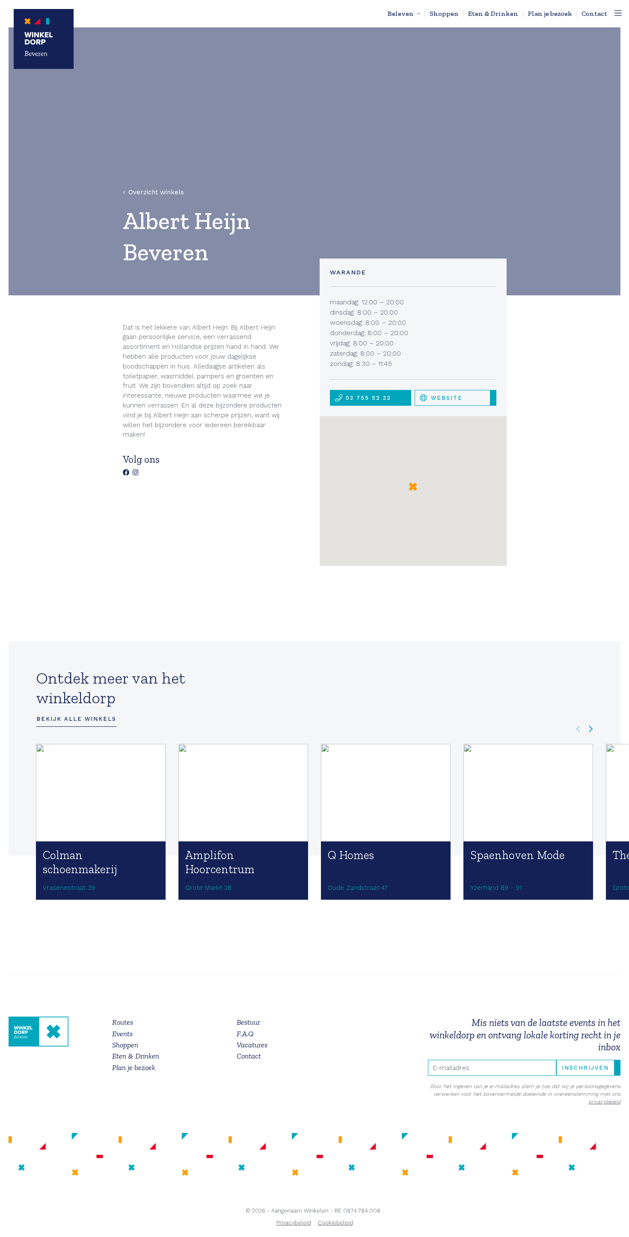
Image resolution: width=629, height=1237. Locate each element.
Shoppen (444, 13)
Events (122, 1033)
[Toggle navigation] (618, 14)
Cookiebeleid (335, 1222)
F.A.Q (245, 1033)
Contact (594, 13)
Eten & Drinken (493, 13)
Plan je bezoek (550, 13)
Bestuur (248, 1022)
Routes (122, 1022)
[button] (413, 486)
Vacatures (252, 1045)
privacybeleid (604, 1102)
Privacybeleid (293, 1222)
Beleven (401, 13)
